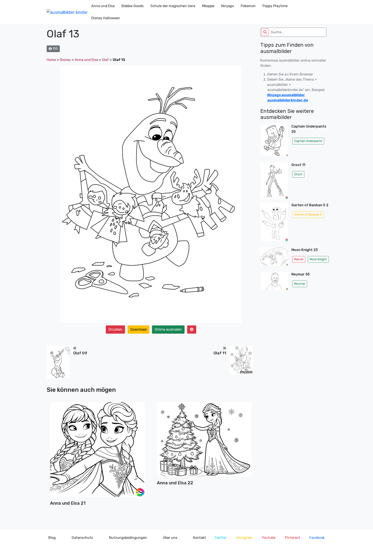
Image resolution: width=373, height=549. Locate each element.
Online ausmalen (168, 329)
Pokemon (248, 6)
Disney (65, 60)
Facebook (317, 538)
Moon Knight (318, 259)
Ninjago (227, 6)
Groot (298, 174)
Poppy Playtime (275, 6)
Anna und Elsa (103, 6)
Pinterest (292, 538)
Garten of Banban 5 (308, 214)
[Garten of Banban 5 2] (274, 223)
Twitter (220, 538)
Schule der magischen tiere (172, 6)
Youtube (268, 538)
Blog (52, 538)
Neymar (299, 284)
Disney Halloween (105, 18)
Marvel (298, 259)
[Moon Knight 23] (274, 257)
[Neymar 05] (274, 282)
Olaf (105, 60)
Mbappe (208, 6)
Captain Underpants (308, 141)
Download (138, 329)
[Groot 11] (274, 180)
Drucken (115, 329)
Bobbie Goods (133, 6)
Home (51, 60)
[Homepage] (67, 12)
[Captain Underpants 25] (274, 141)
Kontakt (199, 538)
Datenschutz (82, 538)
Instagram (244, 538)
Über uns (170, 538)
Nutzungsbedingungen (128, 538)
